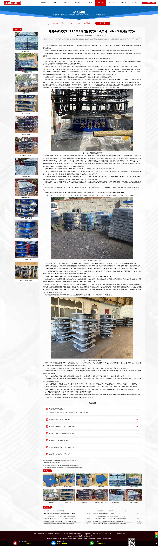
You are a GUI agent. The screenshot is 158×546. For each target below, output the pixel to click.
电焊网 (67, 538)
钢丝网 (63, 538)
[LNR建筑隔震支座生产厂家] (12, 2)
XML (88, 535)
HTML (84, 535)
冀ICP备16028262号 (73, 536)
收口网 (59, 538)
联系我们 (134, 3)
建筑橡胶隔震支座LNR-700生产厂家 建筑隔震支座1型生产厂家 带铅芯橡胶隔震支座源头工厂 (113, 523)
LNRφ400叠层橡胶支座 (71, 460)
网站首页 (43, 3)
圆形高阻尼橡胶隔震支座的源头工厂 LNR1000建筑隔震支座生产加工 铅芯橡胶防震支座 (112, 513)
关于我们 (111, 3)
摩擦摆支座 (76, 538)
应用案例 (89, 3)
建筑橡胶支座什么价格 (61, 460)
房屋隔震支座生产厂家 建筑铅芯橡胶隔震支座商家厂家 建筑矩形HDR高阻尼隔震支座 (111, 521)
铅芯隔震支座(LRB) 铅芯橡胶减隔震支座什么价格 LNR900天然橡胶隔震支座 (59, 518)
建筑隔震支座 (107, 538)
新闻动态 (66, 3)
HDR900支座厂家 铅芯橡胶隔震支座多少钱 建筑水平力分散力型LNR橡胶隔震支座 (61, 513)
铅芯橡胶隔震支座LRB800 (50, 460)
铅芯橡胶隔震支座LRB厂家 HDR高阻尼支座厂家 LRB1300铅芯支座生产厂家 (59, 511)
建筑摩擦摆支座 (83, 538)
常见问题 (100, 3)
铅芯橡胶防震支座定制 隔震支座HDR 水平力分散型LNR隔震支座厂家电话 (59, 523)
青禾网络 (88, 536)
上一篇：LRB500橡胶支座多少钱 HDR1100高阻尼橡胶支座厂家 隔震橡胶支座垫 (60, 465)
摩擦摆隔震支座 (91, 538)
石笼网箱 (55, 538)
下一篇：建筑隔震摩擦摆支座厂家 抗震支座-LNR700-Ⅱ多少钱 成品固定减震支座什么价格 (62, 467)
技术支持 (77, 3)
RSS (93, 535)
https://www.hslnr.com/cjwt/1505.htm (52, 462)
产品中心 (55, 3)
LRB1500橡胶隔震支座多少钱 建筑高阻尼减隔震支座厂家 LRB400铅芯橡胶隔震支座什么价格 (113, 516)
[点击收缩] (156, 543)
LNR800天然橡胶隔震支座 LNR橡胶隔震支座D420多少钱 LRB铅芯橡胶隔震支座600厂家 (112, 511)
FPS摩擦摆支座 (100, 538)
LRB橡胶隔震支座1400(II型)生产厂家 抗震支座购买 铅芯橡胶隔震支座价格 (109, 518)
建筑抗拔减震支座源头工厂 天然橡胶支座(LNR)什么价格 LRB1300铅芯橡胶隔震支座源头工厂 (63, 521)
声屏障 (71, 538)
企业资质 (123, 3)
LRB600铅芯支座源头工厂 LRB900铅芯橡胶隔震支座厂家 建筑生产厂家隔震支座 (60, 516)
